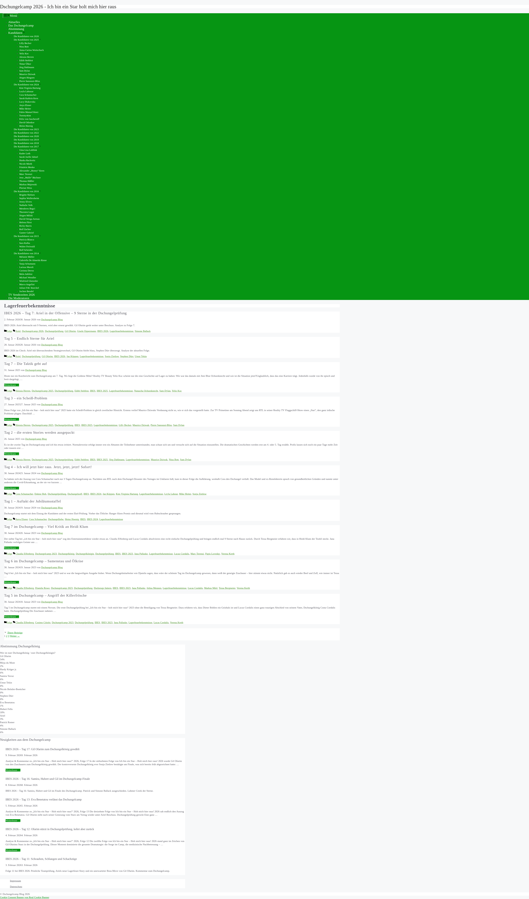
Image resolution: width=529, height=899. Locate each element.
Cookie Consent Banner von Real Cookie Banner (24, 897)
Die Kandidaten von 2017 (26, 146)
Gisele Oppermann (86, 331)
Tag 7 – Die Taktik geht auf (25, 364)
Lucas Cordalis (181, 553)
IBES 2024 (95, 494)
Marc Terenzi (25, 174)
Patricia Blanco (26, 239)
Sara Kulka (24, 243)
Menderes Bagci (27, 208)
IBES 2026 (102, 331)
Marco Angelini (27, 284)
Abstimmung (16, 29)
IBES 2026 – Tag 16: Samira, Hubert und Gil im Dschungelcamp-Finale (48, 778)
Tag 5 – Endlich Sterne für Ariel (29, 338)
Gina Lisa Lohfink (28, 150)
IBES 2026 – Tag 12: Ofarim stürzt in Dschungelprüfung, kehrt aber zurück (50, 829)
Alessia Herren (26, 57)
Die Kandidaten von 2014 (26, 253)
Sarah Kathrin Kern (28, 98)
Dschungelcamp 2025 (42, 390)
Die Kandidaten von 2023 (26, 129)
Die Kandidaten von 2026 (26, 36)
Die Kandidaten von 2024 (26, 84)
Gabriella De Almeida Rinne (33, 260)
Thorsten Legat (26, 212)
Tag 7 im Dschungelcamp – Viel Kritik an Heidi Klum (46, 527)
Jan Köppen (72, 356)
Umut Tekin (141, 356)
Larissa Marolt (26, 267)
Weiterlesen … (11, 385)
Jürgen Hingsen (27, 77)
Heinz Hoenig (26, 126)
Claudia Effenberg (24, 553)
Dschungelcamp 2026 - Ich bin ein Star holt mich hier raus (58, 6)
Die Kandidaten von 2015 (26, 236)
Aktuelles (14, 22)
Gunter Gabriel (26, 232)
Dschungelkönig (66, 553)
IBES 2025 (102, 390)
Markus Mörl (210, 588)
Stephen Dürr (126, 356)
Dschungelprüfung (54, 331)
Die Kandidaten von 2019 (26, 139)
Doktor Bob (40, 494)
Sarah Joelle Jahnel (28, 157)
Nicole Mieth (25, 164)
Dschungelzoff (75, 494)
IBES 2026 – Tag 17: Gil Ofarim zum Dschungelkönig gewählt (42, 749)
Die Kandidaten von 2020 (26, 136)
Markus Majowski (28, 184)
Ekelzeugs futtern (102, 588)
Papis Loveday (212, 553)
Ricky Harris (25, 226)
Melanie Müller (26, 257)
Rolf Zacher (25, 229)
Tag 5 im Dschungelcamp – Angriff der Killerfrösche (45, 595)
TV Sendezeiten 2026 (21, 294)
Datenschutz (16, 886)
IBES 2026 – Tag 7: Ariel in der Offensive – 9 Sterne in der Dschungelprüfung (65, 313)
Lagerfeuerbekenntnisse (121, 331)
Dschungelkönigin (85, 553)
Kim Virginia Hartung (30, 88)
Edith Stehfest (26, 60)
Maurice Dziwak (27, 74)
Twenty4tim (25, 115)
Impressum (15, 880)
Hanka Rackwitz (27, 160)
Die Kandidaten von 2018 (26, 143)
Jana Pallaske (141, 553)
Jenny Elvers (25, 201)
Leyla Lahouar (26, 91)
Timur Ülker (25, 64)
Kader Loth (24, 153)
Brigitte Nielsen (27, 195)
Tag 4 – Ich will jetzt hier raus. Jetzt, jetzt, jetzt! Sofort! (48, 467)
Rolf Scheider (26, 250)
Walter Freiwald (27, 246)
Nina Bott (24, 46)
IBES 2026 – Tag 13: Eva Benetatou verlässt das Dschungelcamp (44, 799)
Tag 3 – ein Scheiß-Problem (25, 398)
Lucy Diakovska (27, 101)
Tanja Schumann (27, 263)
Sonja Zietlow (112, 356)
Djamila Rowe (42, 588)
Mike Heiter (25, 108)
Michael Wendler (27, 277)
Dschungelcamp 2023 (46, 553)
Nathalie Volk (26, 205)
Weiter (15, 636)
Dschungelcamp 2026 (33, 331)
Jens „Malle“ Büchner (30, 177)
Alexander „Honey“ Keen (31, 170)
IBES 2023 (127, 553)
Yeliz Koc (24, 53)
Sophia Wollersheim (29, 198)
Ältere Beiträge (15, 632)
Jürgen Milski (26, 215)
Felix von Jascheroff (29, 119)
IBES (92, 390)
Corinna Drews (26, 270)
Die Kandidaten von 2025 (26, 39)
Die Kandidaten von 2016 (26, 191)
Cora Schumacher (28, 95)
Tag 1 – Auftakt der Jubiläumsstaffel (32, 501)
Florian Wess (25, 188)
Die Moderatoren (18, 298)
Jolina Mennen (154, 588)
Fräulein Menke (27, 167)
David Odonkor (26, 122)
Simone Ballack (143, 331)
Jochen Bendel (26, 291)
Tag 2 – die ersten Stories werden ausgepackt (39, 432)
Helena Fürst (25, 222)
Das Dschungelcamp (21, 25)
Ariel (18, 331)
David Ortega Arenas (29, 219)
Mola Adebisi (25, 274)
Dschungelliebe (56, 519)
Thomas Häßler (26, 181)
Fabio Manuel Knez (28, 112)
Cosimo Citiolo (42, 622)
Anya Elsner (25, 105)
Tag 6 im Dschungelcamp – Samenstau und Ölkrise (43, 561)
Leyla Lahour (171, 494)
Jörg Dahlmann (26, 67)
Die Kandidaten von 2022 (26, 133)
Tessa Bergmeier (227, 588)
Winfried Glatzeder (28, 281)
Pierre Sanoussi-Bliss (29, 81)
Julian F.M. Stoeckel (29, 288)
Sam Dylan (24, 70)
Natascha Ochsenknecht (146, 390)
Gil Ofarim (70, 331)
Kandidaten (15, 32)
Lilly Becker (25, 43)
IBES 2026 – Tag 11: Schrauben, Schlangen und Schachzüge (41, 858)
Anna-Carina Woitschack (31, 50)
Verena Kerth (227, 553)
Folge (9, 331)
